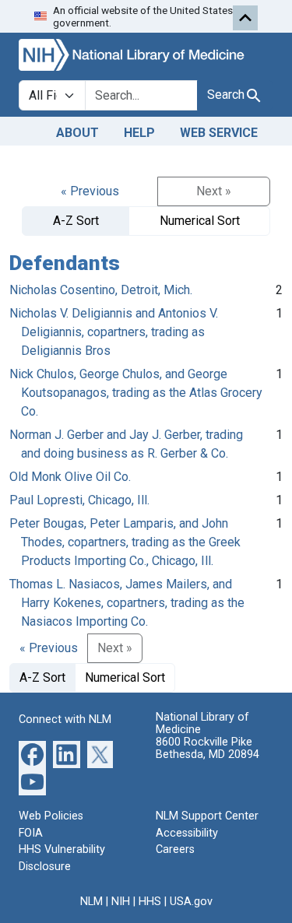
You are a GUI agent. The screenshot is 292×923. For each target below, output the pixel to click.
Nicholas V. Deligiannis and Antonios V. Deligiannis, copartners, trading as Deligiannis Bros (113, 332)
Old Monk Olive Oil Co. (70, 476)
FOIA (31, 833)
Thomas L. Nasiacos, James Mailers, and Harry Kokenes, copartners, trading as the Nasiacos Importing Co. (127, 603)
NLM (91, 901)
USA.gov (191, 901)
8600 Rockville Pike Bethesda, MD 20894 (207, 748)
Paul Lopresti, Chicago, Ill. (79, 500)
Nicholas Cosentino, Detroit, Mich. (100, 290)
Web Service (219, 132)
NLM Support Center (207, 816)
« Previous (90, 191)
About (77, 132)
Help (139, 132)
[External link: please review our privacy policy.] (32, 753)
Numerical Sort (200, 220)
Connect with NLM (65, 719)
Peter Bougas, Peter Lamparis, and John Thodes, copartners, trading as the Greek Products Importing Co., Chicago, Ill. (125, 542)
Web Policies (51, 816)
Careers (175, 849)
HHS (150, 901)
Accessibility (187, 833)
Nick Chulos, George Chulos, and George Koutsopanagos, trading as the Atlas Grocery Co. (135, 393)
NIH (120, 901)
